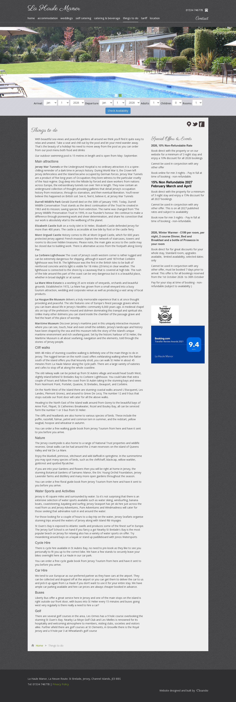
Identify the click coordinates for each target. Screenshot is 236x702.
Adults (145, 103)
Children (166, 103)
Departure (91, 103)
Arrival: (38, 103)
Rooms (187, 103)
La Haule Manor (54, 8)
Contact (202, 18)
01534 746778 (194, 10)
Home (39, 645)
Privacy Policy (61, 684)
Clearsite (202, 690)
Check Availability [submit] (118, 110)
